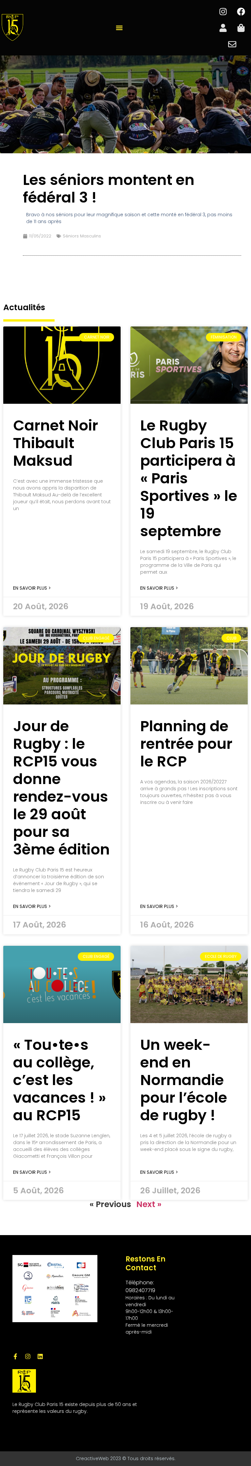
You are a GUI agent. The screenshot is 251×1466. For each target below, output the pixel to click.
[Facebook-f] (15, 1356)
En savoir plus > (32, 588)
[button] (119, 28)
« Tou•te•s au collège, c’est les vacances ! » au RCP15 (59, 1080)
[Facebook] (241, 11)
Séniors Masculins (82, 236)
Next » (148, 1204)
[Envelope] (232, 44)
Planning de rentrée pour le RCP (186, 744)
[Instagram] (223, 11)
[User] (223, 28)
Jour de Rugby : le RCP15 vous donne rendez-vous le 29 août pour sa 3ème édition (61, 788)
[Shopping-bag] (241, 28)
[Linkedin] (40, 1356)
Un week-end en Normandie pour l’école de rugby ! (183, 1080)
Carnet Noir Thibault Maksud (55, 443)
